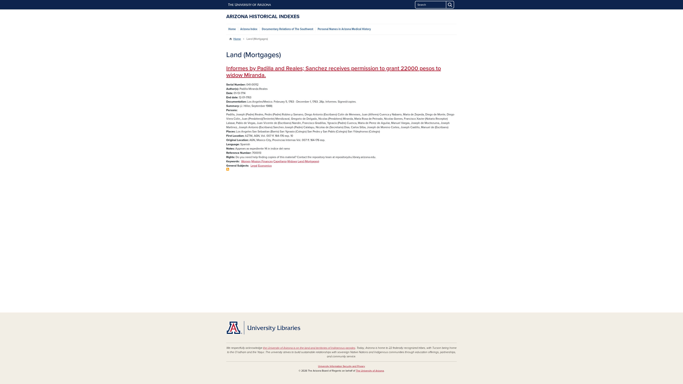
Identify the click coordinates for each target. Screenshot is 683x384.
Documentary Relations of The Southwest (287, 29)
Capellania (280, 161)
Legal (254, 165)
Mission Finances (262, 161)
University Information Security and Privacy (341, 366)
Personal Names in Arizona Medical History (344, 29)
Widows (292, 161)
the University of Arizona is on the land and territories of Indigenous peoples (309, 348)
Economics (265, 165)
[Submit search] (450, 5)
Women (246, 161)
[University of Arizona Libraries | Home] (263, 327)
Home (232, 29)
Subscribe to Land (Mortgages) (227, 169)
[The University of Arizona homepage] (249, 4)
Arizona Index (248, 29)
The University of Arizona (370, 370)
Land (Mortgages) (308, 161)
